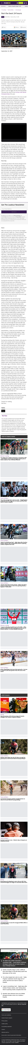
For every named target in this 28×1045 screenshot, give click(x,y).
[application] (14, 132)
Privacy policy (4, 1020)
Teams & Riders (11, 9)
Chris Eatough (18, 9)
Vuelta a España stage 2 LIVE (14, 6)
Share (4, 27)
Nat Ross (8, 16)
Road (3, 411)
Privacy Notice (18, 216)
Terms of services (16, 215)
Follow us (17, 27)
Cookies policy (5, 1023)
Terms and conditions (6, 1015)
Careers (3, 1029)
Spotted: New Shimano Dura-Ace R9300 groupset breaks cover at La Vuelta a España (14, 995)
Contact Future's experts (7, 1018)
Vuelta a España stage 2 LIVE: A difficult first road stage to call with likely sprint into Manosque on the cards (15, 971)
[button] (26, 3)
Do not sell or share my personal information (11, 1035)
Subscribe (21, 3)
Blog (3, 17)
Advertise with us (5, 1032)
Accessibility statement (7, 1026)
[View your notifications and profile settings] (17, 3)
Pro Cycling (4, 9)
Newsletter (24, 27)
